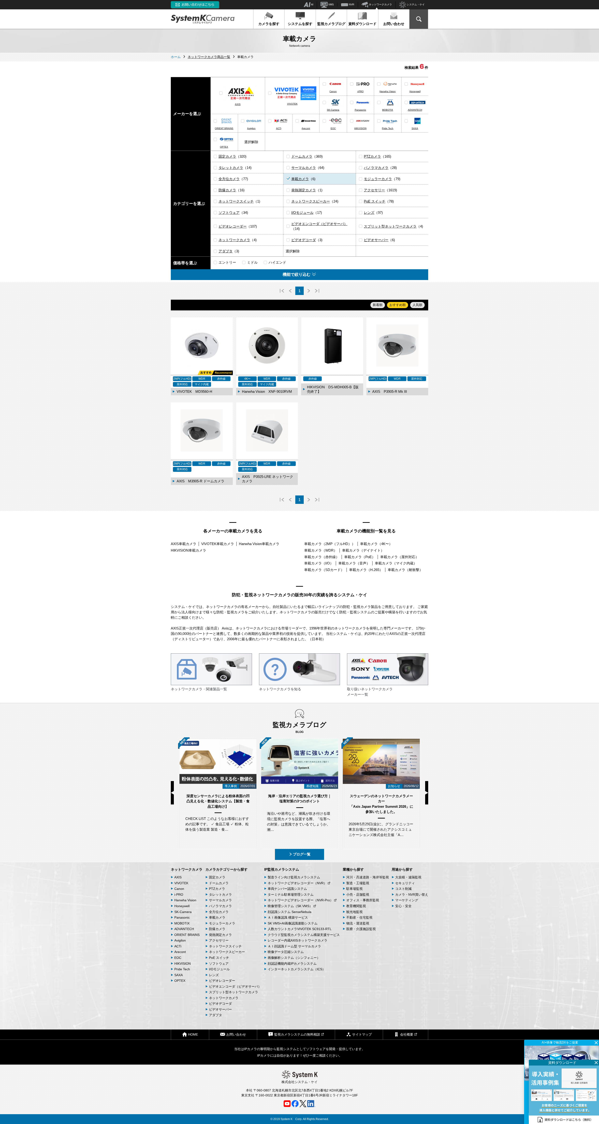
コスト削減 (403, 889)
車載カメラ (300, 179)
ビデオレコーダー (233, 226)
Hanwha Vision (388, 91)
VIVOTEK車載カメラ (217, 544)
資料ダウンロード (362, 24)
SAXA (415, 128)
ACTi (278, 128)
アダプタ (226, 251)
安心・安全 (403, 906)
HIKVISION (360, 128)
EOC (333, 128)
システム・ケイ (415, 4)
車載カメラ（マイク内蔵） (396, 563)
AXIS (238, 104)
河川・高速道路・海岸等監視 (367, 877)
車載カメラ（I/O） (318, 563)
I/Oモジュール (302, 213)
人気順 (417, 305)
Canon (333, 91)
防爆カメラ (227, 190)
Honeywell (414, 91)
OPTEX (224, 147)
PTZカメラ (372, 156)
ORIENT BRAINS (224, 128)
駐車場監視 (354, 889)
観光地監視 (354, 912)
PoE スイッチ (374, 201)
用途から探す (402, 869)
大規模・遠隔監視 (408, 877)
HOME (193, 1034)
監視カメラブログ (331, 24)
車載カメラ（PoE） (359, 557)
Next (426, 792)
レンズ (369, 213)
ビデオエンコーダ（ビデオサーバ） (319, 224)
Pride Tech (387, 128)
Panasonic (360, 110)
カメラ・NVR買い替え (411, 894)
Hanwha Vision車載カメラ (259, 544)
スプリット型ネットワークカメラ (390, 226)
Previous (172, 792)
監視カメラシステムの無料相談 (297, 1034)
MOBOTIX (387, 110)
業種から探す (353, 869)
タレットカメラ (231, 168)
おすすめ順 (397, 305)
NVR (351, 4)
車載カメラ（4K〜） (376, 544)
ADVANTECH (415, 110)
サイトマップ (362, 1034)
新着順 (378, 305)
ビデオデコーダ (303, 240)
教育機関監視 (356, 906)
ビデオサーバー (376, 240)
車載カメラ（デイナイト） (363, 550)
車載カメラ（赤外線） (321, 557)
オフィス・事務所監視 (362, 900)
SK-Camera (333, 110)
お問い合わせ (393, 24)
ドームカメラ (301, 156)
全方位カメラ (229, 179)
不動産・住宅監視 (359, 917)
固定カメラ (227, 156)
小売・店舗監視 (357, 894)
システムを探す (300, 24)
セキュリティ (405, 883)
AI (311, 4)
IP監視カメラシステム (281, 869)
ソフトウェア (229, 213)
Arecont (306, 128)
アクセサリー (374, 190)
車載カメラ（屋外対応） (399, 557)
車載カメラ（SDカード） (324, 570)
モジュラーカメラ (378, 179)
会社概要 (406, 1034)
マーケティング (406, 900)
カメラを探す (268, 24)
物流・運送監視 (357, 923)
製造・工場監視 (357, 883)
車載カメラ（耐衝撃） (405, 570)
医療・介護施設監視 (361, 929)
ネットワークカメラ (380, 4)
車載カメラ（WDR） (320, 550)
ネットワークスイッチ (236, 201)
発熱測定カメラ (303, 190)
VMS (331, 4)
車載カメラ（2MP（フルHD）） (329, 544)
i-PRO (360, 91)
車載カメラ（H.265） (366, 570)
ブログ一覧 (301, 854)
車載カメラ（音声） (354, 563)
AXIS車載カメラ (183, 544)
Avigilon (251, 128)
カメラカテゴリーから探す (226, 869)
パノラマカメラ (376, 168)
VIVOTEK (292, 103)
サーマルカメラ (303, 168)
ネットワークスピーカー (310, 201)
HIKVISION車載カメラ (188, 550)
